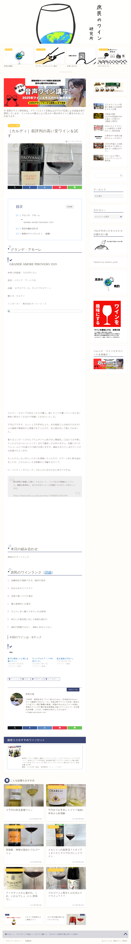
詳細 (47, 233)
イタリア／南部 (14, 126)
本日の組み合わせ (30, 228)
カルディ (26, 679)
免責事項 (28, 941)
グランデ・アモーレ (31, 215)
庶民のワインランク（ (32, 233)
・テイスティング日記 (22, 934)
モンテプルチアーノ (53, 679)
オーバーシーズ (14, 679)
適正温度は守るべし (65, 658)
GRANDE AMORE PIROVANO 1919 (38, 222)
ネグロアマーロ (38, 679)
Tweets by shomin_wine (106, 262)
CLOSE (69, 206)
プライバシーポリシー (13, 941)
